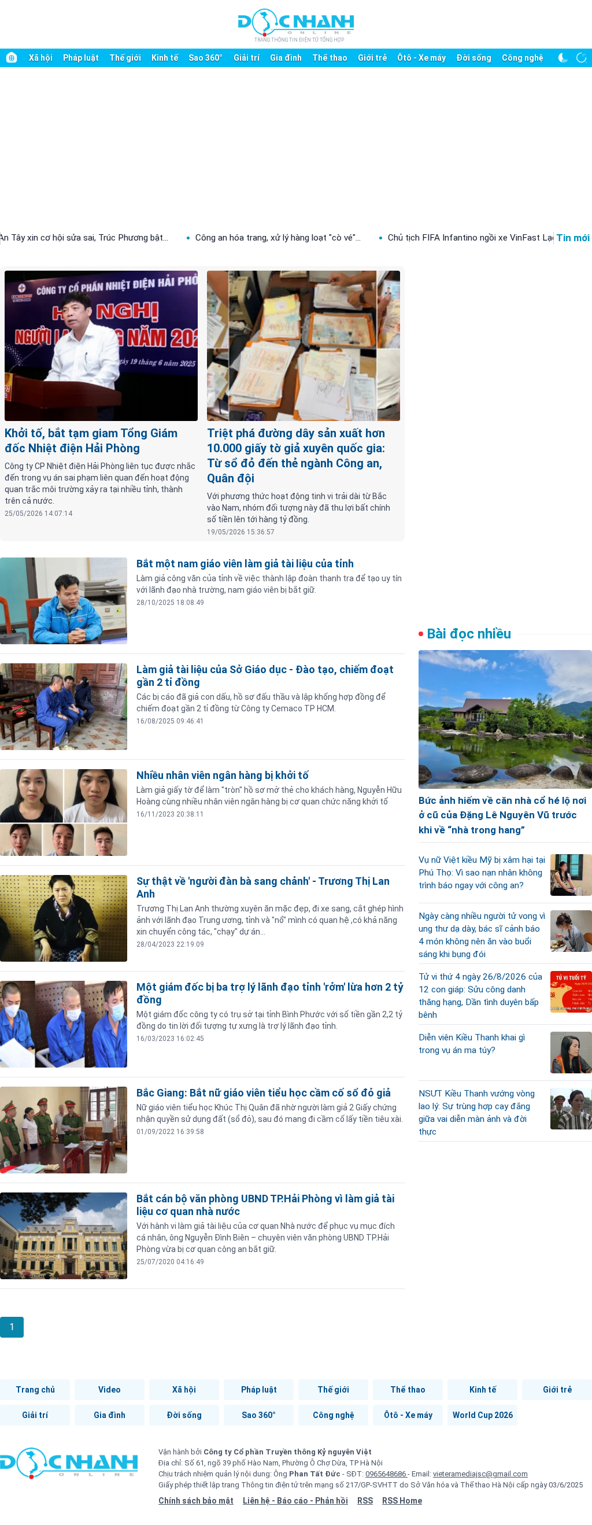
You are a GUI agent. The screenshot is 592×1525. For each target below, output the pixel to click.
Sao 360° (205, 57)
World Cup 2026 (483, 1415)
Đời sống (473, 57)
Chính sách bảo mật (196, 1500)
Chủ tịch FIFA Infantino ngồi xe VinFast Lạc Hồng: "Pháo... (455, 237)
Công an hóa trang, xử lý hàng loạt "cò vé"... (233, 237)
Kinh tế (164, 57)
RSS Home (402, 1500)
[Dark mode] (563, 58)
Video (109, 1389)
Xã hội (41, 57)
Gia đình (286, 57)
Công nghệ (522, 57)
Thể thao (329, 57)
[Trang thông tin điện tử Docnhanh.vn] (296, 25)
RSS (365, 1500)
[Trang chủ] (11, 58)
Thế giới (125, 57)
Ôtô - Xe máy (421, 57)
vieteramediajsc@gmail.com (480, 1473)
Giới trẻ (372, 57)
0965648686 (386, 1473)
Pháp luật (81, 57)
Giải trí (247, 57)
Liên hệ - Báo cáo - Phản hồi (295, 1500)
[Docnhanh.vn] (69, 1467)
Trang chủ (35, 1389)
